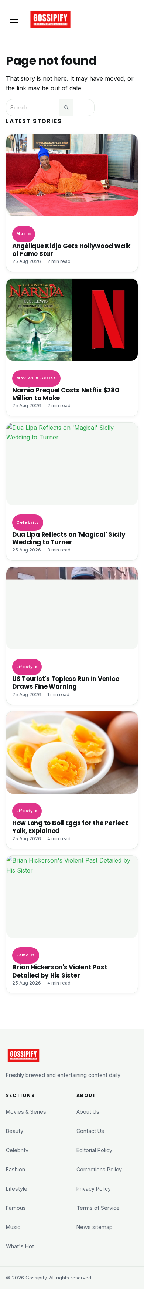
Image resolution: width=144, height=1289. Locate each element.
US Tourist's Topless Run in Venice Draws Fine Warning (65, 683)
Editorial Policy (94, 1150)
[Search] (66, 107)
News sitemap (94, 1227)
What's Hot (20, 1246)
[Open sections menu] (14, 19)
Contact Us (90, 1131)
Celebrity (27, 522)
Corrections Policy (99, 1169)
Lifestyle (27, 666)
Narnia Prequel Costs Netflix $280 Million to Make (65, 394)
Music (23, 233)
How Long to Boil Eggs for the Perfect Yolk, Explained (70, 827)
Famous (25, 955)
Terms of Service (98, 1208)
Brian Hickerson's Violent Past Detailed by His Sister (59, 971)
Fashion (15, 1169)
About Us (87, 1112)
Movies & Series (36, 378)
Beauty (14, 1131)
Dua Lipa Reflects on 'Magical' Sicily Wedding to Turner (69, 538)
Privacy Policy (93, 1188)
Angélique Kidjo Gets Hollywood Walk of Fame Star (71, 250)
